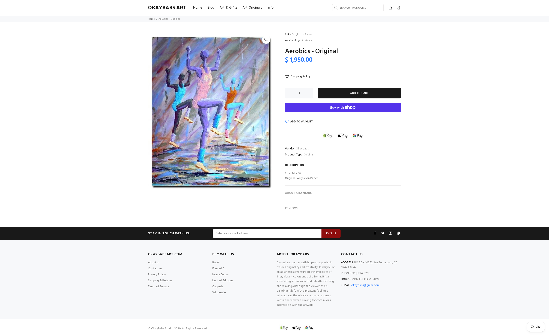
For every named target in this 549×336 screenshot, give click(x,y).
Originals (217, 286)
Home (151, 19)
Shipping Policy (301, 76)
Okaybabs (302, 148)
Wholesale (219, 292)
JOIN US (331, 233)
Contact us (155, 268)
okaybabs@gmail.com (365, 285)
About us (154, 262)
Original (309, 154)
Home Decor (220, 274)
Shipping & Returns (160, 280)
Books (216, 262)
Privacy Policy (157, 274)
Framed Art (219, 268)
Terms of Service (158, 286)
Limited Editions (222, 280)
